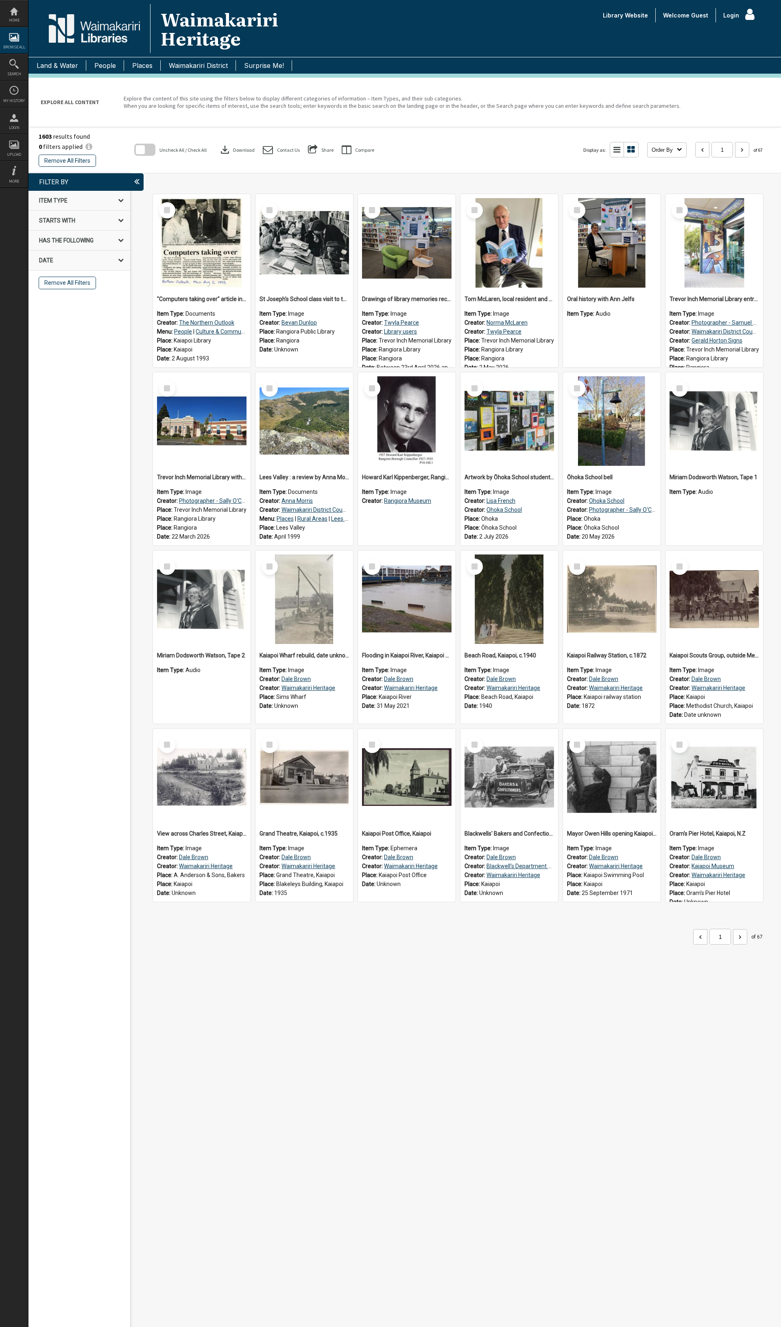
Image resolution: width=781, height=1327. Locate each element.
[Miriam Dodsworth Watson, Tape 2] (202, 599)
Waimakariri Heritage (308, 688)
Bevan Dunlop (299, 322)
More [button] (14, 181)
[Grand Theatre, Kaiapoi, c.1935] (304, 777)
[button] (281, 150)
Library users (400, 331)
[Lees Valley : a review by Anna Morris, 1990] (304, 421)
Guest (699, 15)
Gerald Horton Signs (717, 340)
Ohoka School (504, 509)
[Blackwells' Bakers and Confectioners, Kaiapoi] (509, 777)
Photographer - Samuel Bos (727, 322)
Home (14, 20)
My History (14, 100)
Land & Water (57, 65)
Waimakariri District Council (726, 331)
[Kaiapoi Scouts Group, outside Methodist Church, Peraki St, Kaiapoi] (714, 599)
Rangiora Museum (407, 501)
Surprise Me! (264, 65)
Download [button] (237, 150)
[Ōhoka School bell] (612, 421)
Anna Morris (297, 501)
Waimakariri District (198, 65)
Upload (14, 154)
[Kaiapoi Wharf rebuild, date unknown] (304, 599)
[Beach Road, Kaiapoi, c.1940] (509, 599)
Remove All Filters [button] (67, 160)
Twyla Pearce (401, 322)
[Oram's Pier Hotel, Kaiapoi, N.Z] (714, 777)
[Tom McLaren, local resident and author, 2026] (509, 243)
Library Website (625, 15)
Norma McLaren (507, 322)
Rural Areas (312, 518)
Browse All (14, 47)
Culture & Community (223, 331)
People (105, 65)
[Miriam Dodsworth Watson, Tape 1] (714, 421)
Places (142, 65)
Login (14, 127)
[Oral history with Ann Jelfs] (612, 243)
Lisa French (500, 501)
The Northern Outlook (206, 322)
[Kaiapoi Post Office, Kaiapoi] (407, 777)
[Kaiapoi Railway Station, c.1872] (612, 599)
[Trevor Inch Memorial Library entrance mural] (714, 243)
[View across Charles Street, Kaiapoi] (202, 777)
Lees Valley (345, 518)
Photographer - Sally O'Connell (218, 501)
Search (14, 73)
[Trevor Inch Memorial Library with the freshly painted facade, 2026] (202, 421)
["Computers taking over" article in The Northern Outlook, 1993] (202, 243)
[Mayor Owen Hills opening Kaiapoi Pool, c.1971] (612, 777)
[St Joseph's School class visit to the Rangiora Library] (304, 243)
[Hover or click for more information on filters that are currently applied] (88, 146)
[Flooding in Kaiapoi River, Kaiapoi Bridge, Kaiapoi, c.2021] (407, 599)
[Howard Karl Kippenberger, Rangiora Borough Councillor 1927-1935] (407, 421)
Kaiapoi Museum (713, 866)
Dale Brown (296, 679)
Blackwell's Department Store (524, 866)
